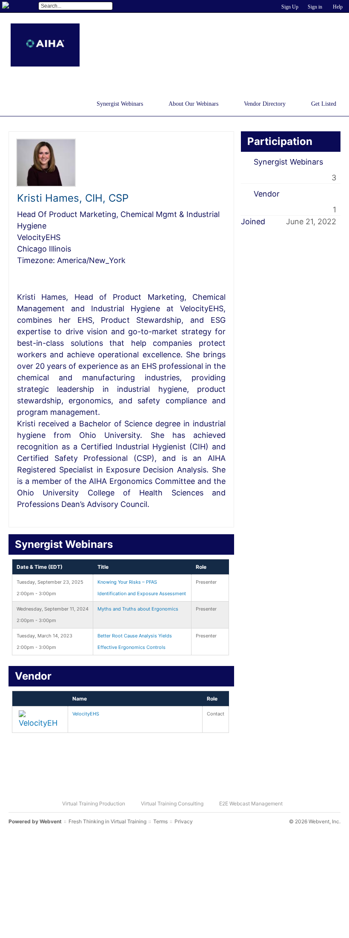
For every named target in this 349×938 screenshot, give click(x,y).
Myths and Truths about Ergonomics (137, 609)
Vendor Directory (265, 104)
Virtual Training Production (93, 803)
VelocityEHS (85, 714)
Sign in (315, 7)
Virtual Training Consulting (172, 803)
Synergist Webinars (120, 104)
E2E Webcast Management (251, 803)
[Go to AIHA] (45, 45)
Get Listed (323, 104)
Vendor (267, 193)
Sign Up (289, 7)
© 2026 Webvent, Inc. (314, 821)
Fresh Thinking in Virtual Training (107, 821)
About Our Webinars (193, 104)
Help (338, 7)
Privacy (183, 821)
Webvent (51, 821)
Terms (160, 821)
